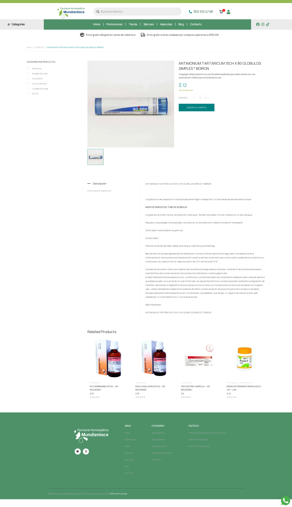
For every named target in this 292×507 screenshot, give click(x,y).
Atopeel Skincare (40, 73)
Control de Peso (39, 83)
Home (29, 47)
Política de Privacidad (118, 493)
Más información (153, 304)
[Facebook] (258, 24)
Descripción (99, 183)
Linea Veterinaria (245, 382)
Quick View (108, 349)
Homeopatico (208, 118)
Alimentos (37, 68)
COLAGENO (37, 78)
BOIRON (196, 123)
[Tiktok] (267, 24)
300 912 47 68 (203, 11)
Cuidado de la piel (40, 88)
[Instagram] (262, 24)
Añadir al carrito (196, 107)
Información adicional (99, 190)
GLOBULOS (39, 47)
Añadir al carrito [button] (107, 386)
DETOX (35, 93)
